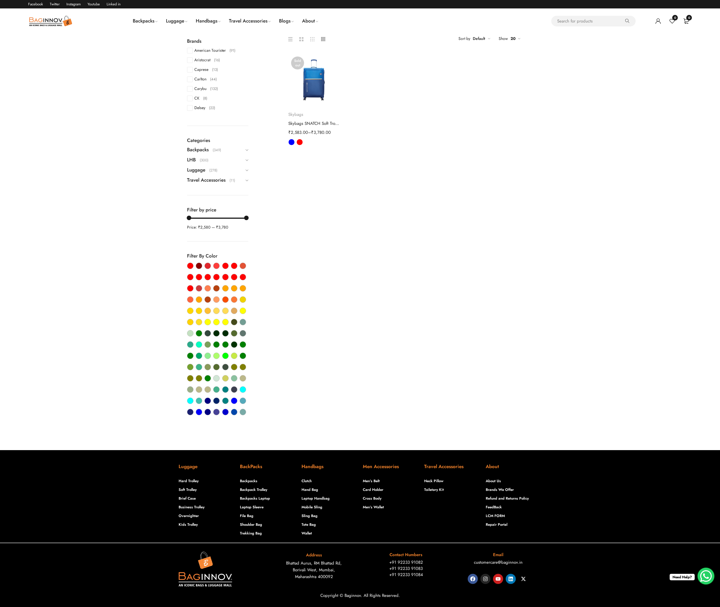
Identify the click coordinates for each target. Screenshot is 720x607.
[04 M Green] (243, 356)
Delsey (204, 107)
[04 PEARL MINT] (216, 378)
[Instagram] (485, 579)
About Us (493, 481)
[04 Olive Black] (243, 367)
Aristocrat (207, 60)
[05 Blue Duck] (243, 401)
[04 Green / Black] (234, 344)
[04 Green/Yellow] (190, 356)
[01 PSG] (199, 277)
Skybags (295, 114)
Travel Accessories (206, 180)
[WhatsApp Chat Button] (706, 576)
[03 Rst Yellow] (190, 322)
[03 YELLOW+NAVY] (225, 322)
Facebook (35, 4)
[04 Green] (225, 344)
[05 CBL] (234, 412)
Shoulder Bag (251, 524)
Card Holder (373, 489)
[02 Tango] (225, 299)
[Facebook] (473, 579)
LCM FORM (495, 515)
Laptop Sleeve (252, 507)
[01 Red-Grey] (234, 277)
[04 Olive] (234, 367)
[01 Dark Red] (199, 266)
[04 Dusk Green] (207, 344)
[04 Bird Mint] (190, 333)
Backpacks (198, 149)
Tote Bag (309, 524)
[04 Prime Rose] (225, 378)
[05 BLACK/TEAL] (225, 401)
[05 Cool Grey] (243, 412)
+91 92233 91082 (406, 562)
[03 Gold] (190, 311)
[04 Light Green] (207, 356)
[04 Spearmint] (216, 389)
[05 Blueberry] (216, 412)
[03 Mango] (207, 311)
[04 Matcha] (190, 367)
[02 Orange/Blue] (234, 288)
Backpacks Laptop (255, 498)
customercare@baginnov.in (498, 562)
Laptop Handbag (316, 498)
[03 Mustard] (225, 311)
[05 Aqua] (243, 389)
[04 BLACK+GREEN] (199, 333)
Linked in (114, 4)
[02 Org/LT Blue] (199, 299)
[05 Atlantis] (199, 401)
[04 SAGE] (243, 378)
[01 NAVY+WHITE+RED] (234, 266)
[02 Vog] (234, 299)
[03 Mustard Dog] (234, 311)
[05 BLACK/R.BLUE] (216, 401)
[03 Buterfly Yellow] (243, 299)
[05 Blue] (234, 401)
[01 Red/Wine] (190, 288)
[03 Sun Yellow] (199, 322)
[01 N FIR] (216, 266)
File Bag (246, 515)
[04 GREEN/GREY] (243, 344)
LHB (191, 159)
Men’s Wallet (373, 507)
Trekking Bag (251, 533)
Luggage (196, 169)
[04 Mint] (199, 367)
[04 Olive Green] (190, 378)
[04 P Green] (207, 378)
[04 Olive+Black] (199, 378)
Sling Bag (310, 515)
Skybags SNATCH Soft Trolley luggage (314, 123)
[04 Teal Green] (225, 389)
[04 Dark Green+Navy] (225, 333)
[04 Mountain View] (225, 367)
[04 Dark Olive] (234, 333)
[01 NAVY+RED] (225, 266)
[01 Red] (207, 277)
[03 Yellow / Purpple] (216, 322)
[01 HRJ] (207, 266)
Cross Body (372, 498)
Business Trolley (191, 507)
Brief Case (187, 498)
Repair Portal (496, 524)
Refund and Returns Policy (507, 498)
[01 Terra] (199, 288)
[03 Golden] (199, 311)
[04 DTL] (199, 344)
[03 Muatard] (216, 311)
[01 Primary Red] (190, 277)
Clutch (307, 481)
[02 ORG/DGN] (190, 299)
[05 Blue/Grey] (199, 412)
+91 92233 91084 (406, 575)
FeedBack (494, 507)
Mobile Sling (312, 507)
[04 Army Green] (234, 322)
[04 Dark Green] (216, 333)
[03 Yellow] (207, 322)
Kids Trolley (188, 524)
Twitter (55, 4)
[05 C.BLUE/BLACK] (225, 412)
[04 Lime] (225, 356)
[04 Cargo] (207, 333)
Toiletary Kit (434, 489)
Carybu (206, 88)
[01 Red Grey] (225, 277)
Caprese (206, 69)
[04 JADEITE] (199, 356)
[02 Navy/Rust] (216, 288)
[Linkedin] (511, 579)
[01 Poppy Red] (243, 266)
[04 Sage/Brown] (207, 389)
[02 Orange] (225, 288)
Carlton (205, 79)
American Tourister (214, 50)
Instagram (73, 4)
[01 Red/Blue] (243, 277)
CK (200, 98)
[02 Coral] (207, 288)
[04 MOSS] (216, 367)
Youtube (93, 4)
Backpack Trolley (253, 489)
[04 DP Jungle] (190, 344)
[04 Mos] (207, 367)
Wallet (307, 533)
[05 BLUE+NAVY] (207, 412)
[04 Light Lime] (216, 356)
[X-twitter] (523, 579)
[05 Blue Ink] (190, 412)
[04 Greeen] (216, 344)
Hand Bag (310, 489)
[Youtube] (498, 579)
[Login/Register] (658, 21)
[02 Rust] (207, 299)
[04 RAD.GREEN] (234, 378)
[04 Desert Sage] (243, 333)
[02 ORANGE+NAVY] (243, 288)
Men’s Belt (371, 481)
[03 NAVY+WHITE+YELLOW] (243, 311)
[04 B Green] (243, 322)
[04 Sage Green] (190, 389)
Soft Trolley (188, 489)
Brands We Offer (500, 489)
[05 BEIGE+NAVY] (207, 401)
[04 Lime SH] (234, 356)
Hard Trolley (189, 481)
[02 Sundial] (216, 299)
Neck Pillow (434, 481)
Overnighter (189, 515)
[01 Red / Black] (216, 277)
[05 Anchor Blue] (234, 389)
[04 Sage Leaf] (199, 389)
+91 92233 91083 (406, 568)
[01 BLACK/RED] (190, 266)
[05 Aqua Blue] (190, 401)
